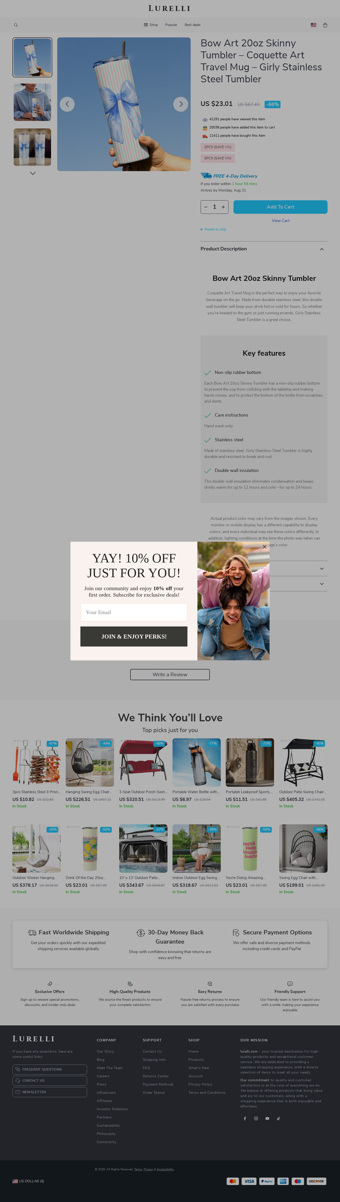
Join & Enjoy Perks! (134, 636)
